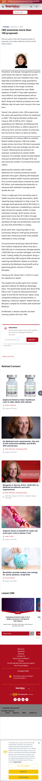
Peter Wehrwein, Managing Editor (16, 449)
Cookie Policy (17, 762)
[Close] (39, 743)
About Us (21, 649)
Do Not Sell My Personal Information (21, 663)
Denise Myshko (10, 578)
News (24, 713)
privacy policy (7, 345)
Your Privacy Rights (21, 665)
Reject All (23, 772)
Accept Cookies (23, 777)
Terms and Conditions (21, 658)
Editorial (21, 654)
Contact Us (21, 656)
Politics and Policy (8, 356)
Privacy (21, 661)
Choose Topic (19, 12)
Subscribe (31, 340)
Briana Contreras (10, 405)
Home (8, 713)
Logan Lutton (9, 536)
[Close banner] (39, 2)
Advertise (21, 651)
